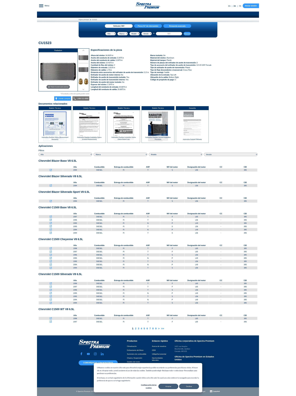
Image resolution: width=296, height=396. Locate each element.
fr (240, 6)
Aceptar (168, 386)
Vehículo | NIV (118, 26)
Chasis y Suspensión (134, 358)
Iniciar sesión (251, 6)
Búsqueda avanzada (177, 26)
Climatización (132, 346)
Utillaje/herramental (159, 354)
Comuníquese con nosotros (98, 363)
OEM (154, 350)
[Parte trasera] (83, 70)
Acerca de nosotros (159, 346)
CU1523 (94, 19)
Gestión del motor (133, 362)
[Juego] (83, 82)
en (229, 6)
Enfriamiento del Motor (135, 350)
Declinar (189, 386)
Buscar (187, 34)
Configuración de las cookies (149, 386)
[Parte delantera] (83, 58)
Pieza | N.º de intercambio (148, 26)
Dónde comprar (62, 98)
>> (162, 328)
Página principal (84, 19)
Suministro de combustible (136, 354)
